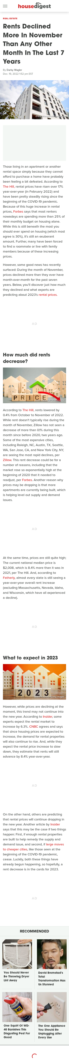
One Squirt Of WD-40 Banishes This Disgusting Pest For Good (17, 1032)
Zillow (7, 460)
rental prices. (48, 294)
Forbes (18, 211)
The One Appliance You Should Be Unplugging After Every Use (51, 1032)
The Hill (27, 410)
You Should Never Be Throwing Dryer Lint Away (16, 976)
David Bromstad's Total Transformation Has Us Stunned (51, 979)
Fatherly (9, 577)
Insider (47, 716)
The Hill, (9, 186)
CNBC (33, 726)
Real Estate (10, 18)
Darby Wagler (14, 70)
